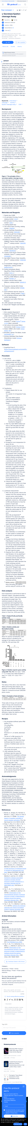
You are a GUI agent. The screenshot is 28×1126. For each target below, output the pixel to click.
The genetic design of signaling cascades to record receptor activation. (14, 818)
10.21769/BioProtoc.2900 (14, 942)
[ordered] (17, 1000)
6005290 (17, 232)
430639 (11, 228)
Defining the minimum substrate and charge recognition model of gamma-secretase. (14, 907)
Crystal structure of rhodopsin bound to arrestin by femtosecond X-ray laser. (15, 870)
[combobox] (14, 1027)
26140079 (12, 250)
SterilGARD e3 (9, 334)
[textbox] (14, 1027)
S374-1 (11, 273)
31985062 (23, 260)
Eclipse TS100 (20, 327)
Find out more (17, 1124)
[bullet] (15, 1000)
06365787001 (8, 267)
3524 (16, 219)
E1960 (23, 293)
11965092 (23, 243)
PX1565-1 (12, 278)
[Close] (23, 1086)
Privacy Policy (14, 1112)
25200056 (7, 256)
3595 (11, 223)
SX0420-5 (23, 282)
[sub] (12, 1000)
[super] (10, 1000)
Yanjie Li (11, 36)
